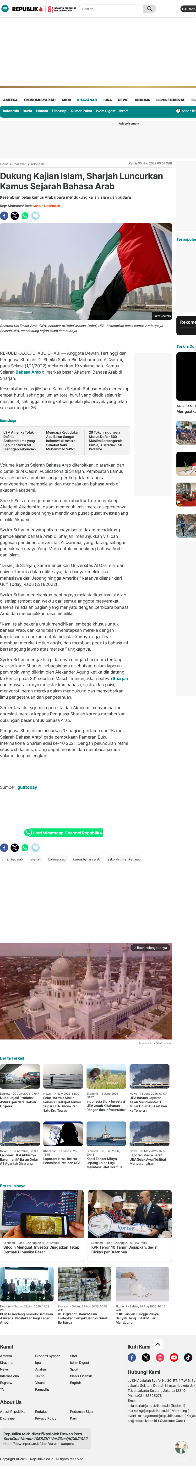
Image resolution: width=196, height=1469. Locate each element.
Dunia (27, 111)
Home (4, 164)
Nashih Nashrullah (46, 206)
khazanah (87, 100)
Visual (39, 1383)
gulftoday (28, 787)
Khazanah (20, 164)
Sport (74, 1369)
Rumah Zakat (81, 111)
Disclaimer (8, 1418)
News (4, 1369)
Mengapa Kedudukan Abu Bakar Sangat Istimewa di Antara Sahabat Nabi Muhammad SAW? (63, 440)
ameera (10, 100)
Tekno (39, 1376)
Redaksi (41, 1411)
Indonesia (11, 111)
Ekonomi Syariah (40, 100)
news (123, 100)
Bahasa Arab (28, 372)
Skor (73, 1356)
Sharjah (120, 678)
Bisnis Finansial (170, 100)
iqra (107, 100)
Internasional (9, 1376)
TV (2, 1389)
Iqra (38, 1362)
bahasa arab (56, 859)
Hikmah (42, 111)
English (75, 1383)
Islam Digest (105, 111)
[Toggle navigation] (5, 8)
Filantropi (59, 111)
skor (66, 100)
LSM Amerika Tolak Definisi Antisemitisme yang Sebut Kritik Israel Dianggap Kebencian (19, 440)
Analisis (41, 1369)
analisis (142, 100)
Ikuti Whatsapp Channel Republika (67, 833)
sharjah (35, 859)
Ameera (6, 1356)
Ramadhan (43, 1389)
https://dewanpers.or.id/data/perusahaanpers (38, 1444)
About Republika (12, 1411)
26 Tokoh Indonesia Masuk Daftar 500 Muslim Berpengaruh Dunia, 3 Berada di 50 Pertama (105, 440)
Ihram (124, 111)
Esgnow (6, 1383)
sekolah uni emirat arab (124, 859)
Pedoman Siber (81, 1411)
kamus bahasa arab (86, 859)
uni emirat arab (12, 859)
